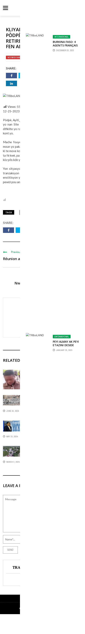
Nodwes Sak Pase (16, 57)
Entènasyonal (61, 336)
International (61, 36)
